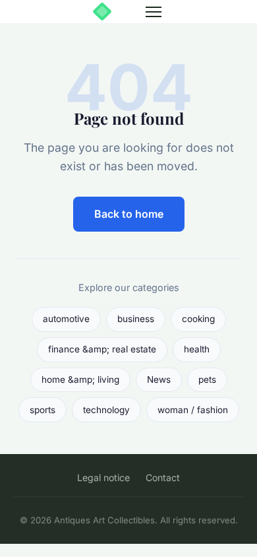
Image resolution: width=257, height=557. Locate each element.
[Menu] (153, 11)
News (159, 379)
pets (207, 379)
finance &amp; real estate (102, 349)
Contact (163, 477)
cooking (198, 318)
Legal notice (103, 477)
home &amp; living (80, 379)
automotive (66, 318)
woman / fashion (192, 410)
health (197, 349)
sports (42, 410)
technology (106, 410)
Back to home (128, 213)
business (135, 318)
